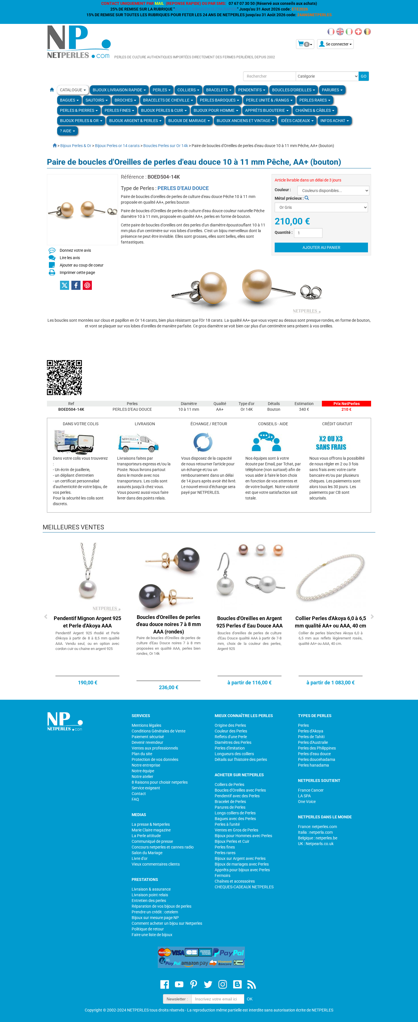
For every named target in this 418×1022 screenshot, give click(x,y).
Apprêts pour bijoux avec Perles (242, 870)
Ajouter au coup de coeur (82, 265)
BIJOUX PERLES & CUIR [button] (162, 110)
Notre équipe (143, 771)
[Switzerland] (358, 31)
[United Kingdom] (340, 31)
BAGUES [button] (68, 100)
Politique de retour (148, 929)
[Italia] (349, 31)
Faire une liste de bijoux (152, 934)
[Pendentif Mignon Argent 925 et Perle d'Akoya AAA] (87, 577)
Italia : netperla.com (315, 832)
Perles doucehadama (316, 759)
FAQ (135, 799)
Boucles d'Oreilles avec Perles (240, 790)
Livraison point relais (150, 895)
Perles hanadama (313, 765)
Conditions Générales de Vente (158, 731)
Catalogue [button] (71, 90)
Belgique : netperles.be (317, 838)
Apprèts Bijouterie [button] (265, 110)
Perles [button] (160, 90)
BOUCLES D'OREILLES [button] (292, 90)
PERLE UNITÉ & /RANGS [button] (268, 100)
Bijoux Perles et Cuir (232, 841)
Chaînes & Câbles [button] (313, 110)
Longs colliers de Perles (235, 813)
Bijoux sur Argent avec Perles (240, 858)
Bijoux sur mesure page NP (155, 917)
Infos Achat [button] (333, 120)
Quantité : (284, 232)
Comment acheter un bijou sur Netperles (167, 923)
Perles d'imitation (230, 748)
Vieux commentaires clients (156, 864)
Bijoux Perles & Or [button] (80, 120)
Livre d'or (140, 858)
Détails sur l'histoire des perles (241, 759)
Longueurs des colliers (234, 753)
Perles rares (225, 852)
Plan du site (142, 753)
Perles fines (225, 847)
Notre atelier (142, 776)
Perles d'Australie (313, 742)
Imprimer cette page (77, 272)
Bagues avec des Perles (235, 818)
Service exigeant (146, 788)
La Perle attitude (146, 835)
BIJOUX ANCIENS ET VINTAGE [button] (244, 120)
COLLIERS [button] (186, 90)
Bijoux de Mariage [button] (187, 120)
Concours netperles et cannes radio (163, 847)
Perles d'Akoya (310, 731)
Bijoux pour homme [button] (214, 110)
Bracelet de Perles (230, 801)
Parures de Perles (230, 807)
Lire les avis (70, 257)
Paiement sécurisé (148, 736)
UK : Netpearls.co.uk (316, 843)
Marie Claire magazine (151, 830)
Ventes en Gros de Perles (236, 830)
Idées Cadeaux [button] (296, 120)
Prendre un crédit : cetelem (155, 912)
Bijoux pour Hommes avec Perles (243, 835)
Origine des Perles (230, 725)
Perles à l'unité (227, 824)
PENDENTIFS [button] (250, 90)
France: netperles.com (317, 826)
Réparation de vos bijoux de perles (161, 906)
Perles (303, 725)
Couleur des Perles (231, 731)
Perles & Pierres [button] (77, 110)
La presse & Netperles (151, 824)
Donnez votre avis (75, 250)
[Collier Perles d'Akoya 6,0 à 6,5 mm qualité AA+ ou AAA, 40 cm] (330, 577)
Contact (139, 793)
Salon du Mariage (147, 852)
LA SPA (304, 796)
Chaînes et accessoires (235, 881)
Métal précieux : (290, 198)
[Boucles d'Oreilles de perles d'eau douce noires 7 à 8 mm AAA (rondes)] (168, 577)
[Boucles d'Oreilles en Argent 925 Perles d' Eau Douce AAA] (249, 577)
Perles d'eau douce (314, 753)
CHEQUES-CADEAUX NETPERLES (244, 887)
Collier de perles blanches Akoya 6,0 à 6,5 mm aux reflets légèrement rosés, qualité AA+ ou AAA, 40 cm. (331, 638)
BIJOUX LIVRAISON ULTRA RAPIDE (206, 9)
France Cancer (311, 790)
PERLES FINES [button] (118, 110)
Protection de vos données (155, 759)
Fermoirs (222, 875)
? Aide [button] (66, 131)
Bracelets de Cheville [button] (166, 100)
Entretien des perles (149, 900)
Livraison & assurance (151, 889)
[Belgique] (367, 31)
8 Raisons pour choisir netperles (160, 782)
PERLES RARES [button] (313, 100)
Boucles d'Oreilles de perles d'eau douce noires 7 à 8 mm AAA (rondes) (168, 624)
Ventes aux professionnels (155, 748)
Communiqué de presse (152, 841)
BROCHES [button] (124, 100)
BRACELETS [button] (217, 90)
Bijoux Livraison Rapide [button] (118, 90)
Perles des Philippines (317, 748)
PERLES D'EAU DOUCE (183, 188)
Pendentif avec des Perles (237, 796)
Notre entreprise (146, 765)
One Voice (307, 801)
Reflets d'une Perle (231, 736)
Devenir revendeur (147, 742)
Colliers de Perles (229, 784)
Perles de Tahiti (311, 736)
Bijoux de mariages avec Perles (242, 864)
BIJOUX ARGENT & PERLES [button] (134, 120)
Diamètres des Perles (233, 742)
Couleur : (283, 189)
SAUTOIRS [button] (95, 100)
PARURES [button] (331, 90)
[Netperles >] (52, 145)
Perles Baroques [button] (218, 100)
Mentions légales (146, 725)
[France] (331, 31)
